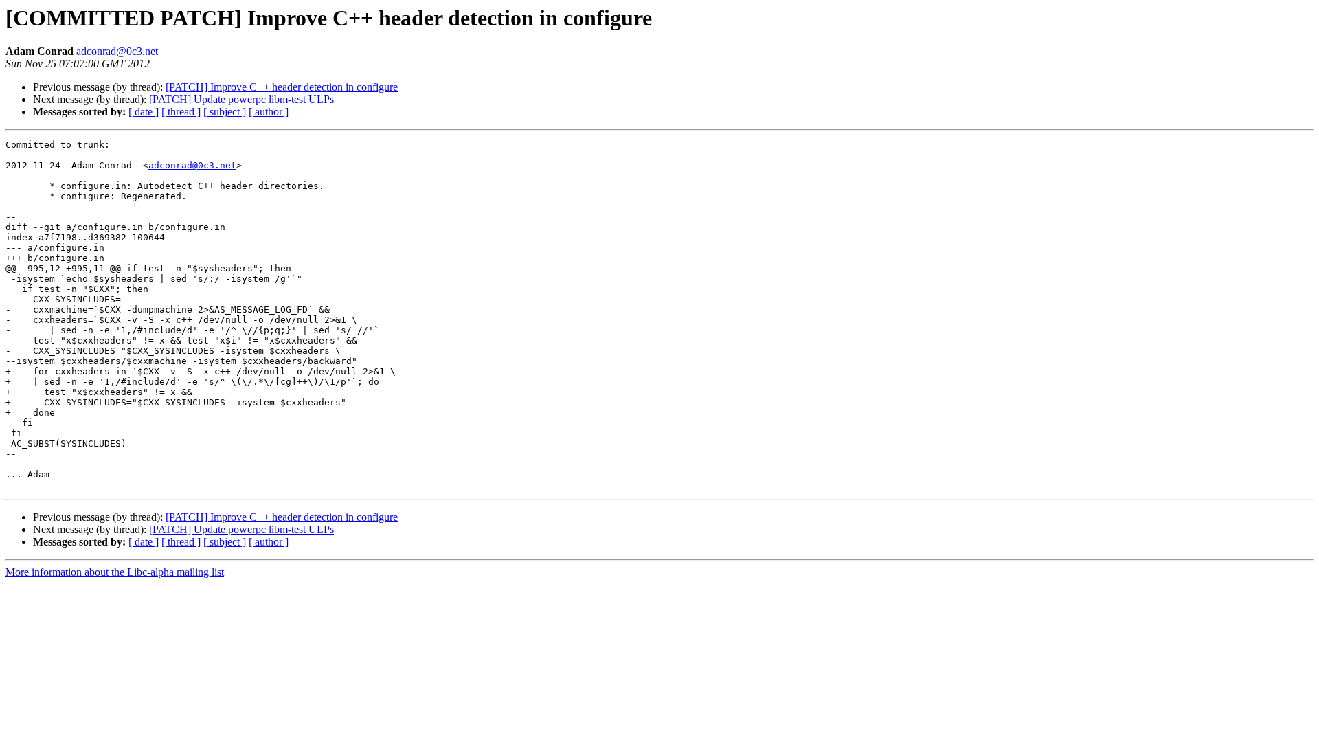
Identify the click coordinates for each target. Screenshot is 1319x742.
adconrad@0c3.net (117, 51)
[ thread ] (181, 111)
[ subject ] (224, 111)
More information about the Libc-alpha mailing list (114, 572)
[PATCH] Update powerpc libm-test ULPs (241, 99)
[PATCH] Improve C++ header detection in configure (282, 87)
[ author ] (269, 111)
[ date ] (143, 111)
